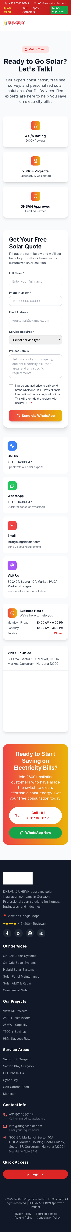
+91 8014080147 (21, 1114)
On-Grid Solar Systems (19, 956)
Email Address (18, 312)
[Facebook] (7, 933)
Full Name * (16, 273)
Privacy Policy (22, 1213)
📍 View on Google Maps (21, 916)
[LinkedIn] (41, 933)
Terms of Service (46, 1213)
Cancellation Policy (49, 1217)
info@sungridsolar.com (25, 1126)
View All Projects (15, 1011)
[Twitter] (18, 933)
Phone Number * (20, 292)
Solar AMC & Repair (17, 983)
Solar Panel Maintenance (21, 976)
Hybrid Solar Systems (18, 969)
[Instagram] (30, 933)
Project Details (19, 350)
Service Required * (21, 331)
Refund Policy (23, 1217)
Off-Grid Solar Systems (19, 963)
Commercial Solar (16, 990)
